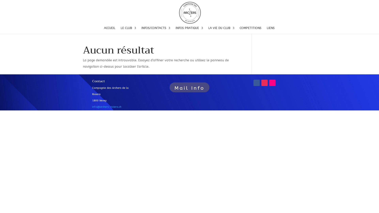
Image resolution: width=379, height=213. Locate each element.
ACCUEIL (109, 28)
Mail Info (189, 88)
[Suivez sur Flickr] (272, 83)
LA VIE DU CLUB (219, 28)
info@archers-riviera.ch (106, 106)
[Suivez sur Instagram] (264, 83)
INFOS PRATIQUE (187, 28)
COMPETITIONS (250, 28)
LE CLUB (126, 28)
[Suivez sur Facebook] (256, 83)
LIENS (271, 28)
